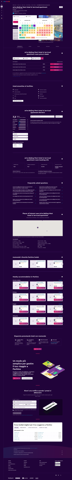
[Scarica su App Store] (57, 465)
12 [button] (37, 30)
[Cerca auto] (1, 9)
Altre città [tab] (16, 427)
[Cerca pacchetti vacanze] (1, 11)
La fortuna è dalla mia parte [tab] (32, 427)
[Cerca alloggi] (1, 6)
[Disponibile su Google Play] (57, 463)
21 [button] (20, 32)
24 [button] (27, 32)
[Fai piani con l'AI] (1, 13)
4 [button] (29, 25)
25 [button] (29, 32)
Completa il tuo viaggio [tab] (43, 427)
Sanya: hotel (16, 436)
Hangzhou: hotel (16, 439)
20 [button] (34, 30)
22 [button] (22, 32)
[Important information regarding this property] (62, 159)
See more (60, 280)
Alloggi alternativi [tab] (23, 427)
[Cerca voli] (1, 4)
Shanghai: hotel (16, 432)
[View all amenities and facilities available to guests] (62, 86)
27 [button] (34, 32)
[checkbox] (18, 146)
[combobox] (25, 401)
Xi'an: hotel (39, 435)
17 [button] (27, 30)
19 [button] (37, 32)
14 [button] (20, 30)
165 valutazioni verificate (21, 13)
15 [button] (22, 30)
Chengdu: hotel (40, 436)
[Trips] (1, 15)
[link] (23, 288)
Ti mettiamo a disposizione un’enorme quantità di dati (23, 452)
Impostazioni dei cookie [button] (16, 76)
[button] (2, 1)
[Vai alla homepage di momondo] (7, 1)
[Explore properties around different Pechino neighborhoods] (62, 276)
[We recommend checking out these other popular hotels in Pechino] (62, 257)
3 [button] (27, 25)
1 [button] (22, 25)
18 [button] (29, 30)
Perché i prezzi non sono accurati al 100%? (21, 454)
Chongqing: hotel (40, 432)
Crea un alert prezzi (54, 342)
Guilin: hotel (16, 435)
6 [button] (34, 25)
